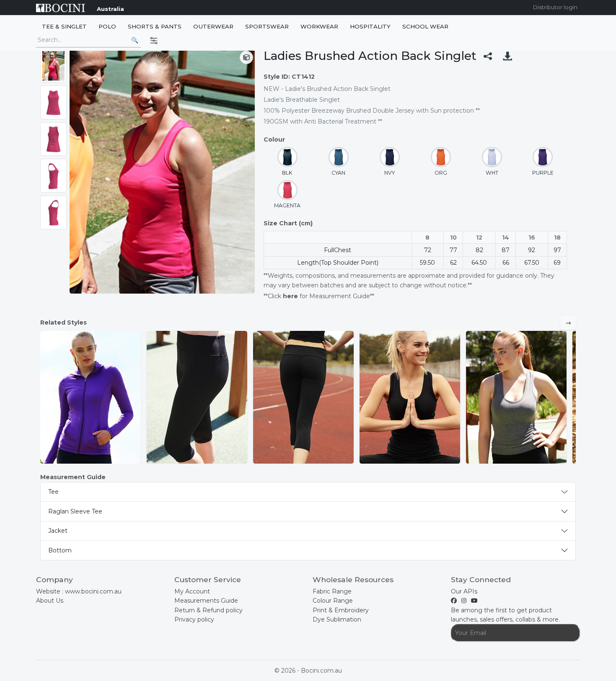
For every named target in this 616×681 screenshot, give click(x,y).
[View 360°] (246, 57)
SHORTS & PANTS (154, 26)
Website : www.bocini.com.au (79, 591)
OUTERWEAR (213, 26)
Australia (110, 8)
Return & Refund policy (208, 610)
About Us (49, 600)
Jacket (57, 530)
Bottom (60, 550)
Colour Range (333, 600)
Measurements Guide (206, 600)
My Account (192, 591)
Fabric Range (332, 591)
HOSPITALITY (370, 26)
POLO (107, 26)
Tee (53, 491)
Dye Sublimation (337, 619)
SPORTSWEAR (267, 26)
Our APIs (464, 591)
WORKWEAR (319, 26)
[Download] (507, 56)
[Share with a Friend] (487, 56)
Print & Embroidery (341, 610)
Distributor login (555, 7)
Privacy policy (194, 619)
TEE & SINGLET (64, 26)
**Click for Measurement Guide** (319, 296)
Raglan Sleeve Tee (75, 511)
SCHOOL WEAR (425, 26)
